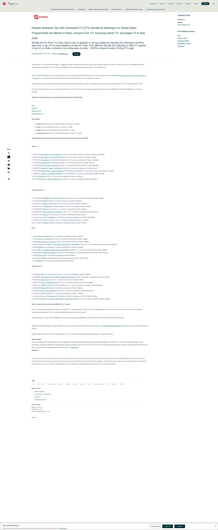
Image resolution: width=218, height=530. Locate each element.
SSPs (107, 384)
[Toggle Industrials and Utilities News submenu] (144, 9)
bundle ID (82, 384)
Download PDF (182, 38)
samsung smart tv (51, 384)
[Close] (215, 526)
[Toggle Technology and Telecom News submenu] (166, 9)
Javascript (181, 46)
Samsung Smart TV (140, 75)
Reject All (167, 526)
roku (33, 384)
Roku (121, 75)
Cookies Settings (155, 526)
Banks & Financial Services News (98, 9)
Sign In (196, 3)
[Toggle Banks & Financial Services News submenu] (110, 9)
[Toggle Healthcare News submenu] (123, 9)
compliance (114, 384)
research (75, 384)
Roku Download (39, 391)
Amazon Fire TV (129, 75)
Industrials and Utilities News (134, 9)
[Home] (10, 3)
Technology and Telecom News (155, 9)
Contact (34, 417)
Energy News (81, 9)
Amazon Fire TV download (43, 394)
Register (205, 3)
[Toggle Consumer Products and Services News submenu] (76, 9)
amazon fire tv (41, 384)
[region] (109, 526)
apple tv (61, 384)
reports (89, 384)
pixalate (68, 384)
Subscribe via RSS (183, 41)
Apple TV (37, 78)
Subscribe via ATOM (184, 43)
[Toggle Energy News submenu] (87, 9)
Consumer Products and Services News (62, 9)
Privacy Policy (63, 528)
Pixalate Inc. (63, 54)
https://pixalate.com (184, 25)
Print (179, 35)
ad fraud (122, 384)
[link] (153, 3)
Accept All (180, 526)
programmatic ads (98, 384)
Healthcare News (117, 9)
